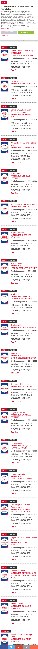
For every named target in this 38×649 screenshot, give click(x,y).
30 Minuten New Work (22, 386)
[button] (4, 647)
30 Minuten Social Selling (24, 84)
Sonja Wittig (28, 51)
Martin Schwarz (17, 634)
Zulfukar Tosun (17, 604)
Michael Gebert (17, 204)
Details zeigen (5, 35)
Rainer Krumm (17, 51)
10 (1, 39)
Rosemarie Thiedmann (20, 384)
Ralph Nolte (15, 294)
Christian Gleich (17, 443)
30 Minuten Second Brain (23, 327)
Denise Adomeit (17, 81)
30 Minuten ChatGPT (21, 207)
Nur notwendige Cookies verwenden (9, 32)
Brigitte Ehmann (17, 233)
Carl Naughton (16, 505)
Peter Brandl (16, 353)
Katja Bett (15, 538)
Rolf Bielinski (16, 174)
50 (6, 39)
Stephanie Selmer (18, 325)
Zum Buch (15, 70)
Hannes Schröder (18, 571)
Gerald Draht (16, 110)
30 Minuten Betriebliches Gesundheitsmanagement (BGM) (24, 575)
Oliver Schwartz (30, 204)
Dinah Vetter (25, 538)
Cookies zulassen (26, 32)
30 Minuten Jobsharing (22, 147)
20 (4, 39)
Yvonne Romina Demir (20, 143)
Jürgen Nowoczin (18, 413)
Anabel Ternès (16, 263)
